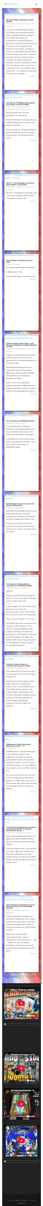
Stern (17, 109)
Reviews (23, 423)
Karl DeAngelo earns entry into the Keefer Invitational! (20, 504)
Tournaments (26, 24)
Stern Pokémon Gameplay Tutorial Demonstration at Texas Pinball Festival (20, 906)
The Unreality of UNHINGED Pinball (20, 421)
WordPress (21, 1203)
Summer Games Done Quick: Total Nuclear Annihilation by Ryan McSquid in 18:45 (21, 345)
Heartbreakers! (10, 109)
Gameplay (18, 24)
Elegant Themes (21, 1200)
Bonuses (13, 748)
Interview (22, 668)
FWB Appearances (25, 109)
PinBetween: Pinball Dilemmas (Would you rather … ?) (18, 745)
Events (24, 349)
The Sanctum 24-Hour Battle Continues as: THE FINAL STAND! (19, 585)
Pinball (8, 24)
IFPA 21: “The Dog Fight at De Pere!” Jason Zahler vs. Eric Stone (20, 184)
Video (12, 24)
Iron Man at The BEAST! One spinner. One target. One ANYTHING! (20, 104)
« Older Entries (10, 977)
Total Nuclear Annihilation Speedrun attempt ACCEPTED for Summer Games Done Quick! (21, 829)
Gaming (17, 423)
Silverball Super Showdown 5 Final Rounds (19, 21)
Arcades (13, 588)
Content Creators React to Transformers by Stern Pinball (18, 665)
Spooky (29, 349)
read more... (33, 76)
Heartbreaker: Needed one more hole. (19, 261)
